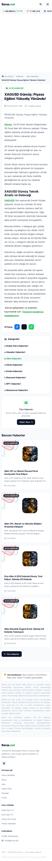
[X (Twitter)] (24, 327)
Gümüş (8, 124)
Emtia (4, 798)
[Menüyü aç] (47, 4)
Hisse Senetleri (8, 775)
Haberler (19, 76)
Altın (3, 784)
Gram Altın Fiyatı (9, 819)
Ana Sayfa (8, 76)
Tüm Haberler (13, 654)
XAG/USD (9, 200)
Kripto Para (6, 789)
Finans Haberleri (9, 823)
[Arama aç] (40, 4)
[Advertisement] (26, 43)
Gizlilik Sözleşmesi (10, 836)
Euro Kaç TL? (7, 814)
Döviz (4, 780)
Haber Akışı (24, 422)
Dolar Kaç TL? (8, 810)
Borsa (8, 4)
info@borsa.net (11, 840)
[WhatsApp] (31, 327)
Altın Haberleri (32, 76)
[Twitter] (4, 763)
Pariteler (5, 793)
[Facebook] (17, 327)
